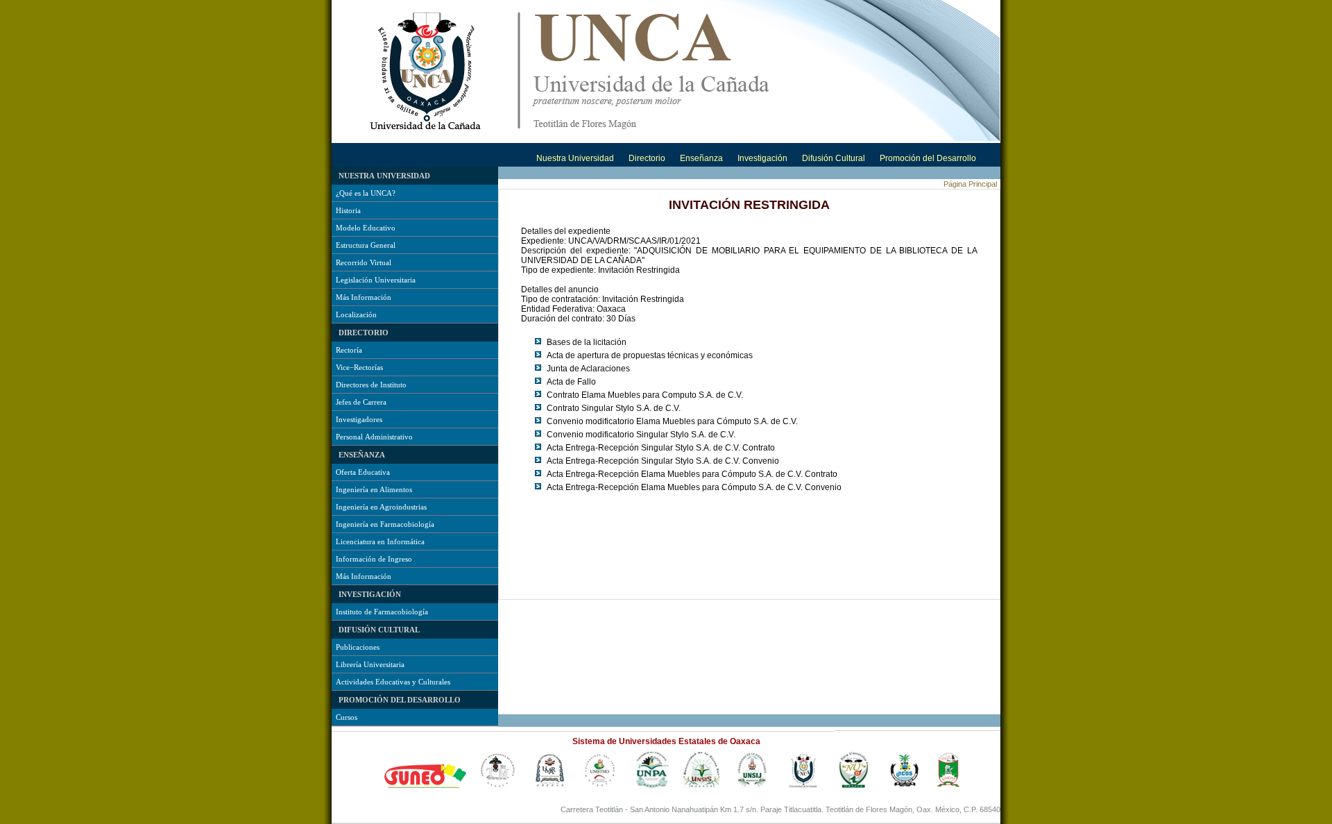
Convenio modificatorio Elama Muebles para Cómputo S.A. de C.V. (672, 421)
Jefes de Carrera (361, 402)
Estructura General (365, 245)
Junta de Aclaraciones (588, 368)
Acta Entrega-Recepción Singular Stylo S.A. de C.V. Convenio (663, 461)
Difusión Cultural (833, 158)
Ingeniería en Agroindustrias (381, 507)
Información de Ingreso (374, 559)
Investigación (762, 158)
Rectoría (349, 350)
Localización (356, 314)
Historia (348, 210)
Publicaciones (357, 647)
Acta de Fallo (571, 382)
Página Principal (970, 184)
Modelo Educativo (365, 228)
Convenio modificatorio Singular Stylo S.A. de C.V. (641, 434)
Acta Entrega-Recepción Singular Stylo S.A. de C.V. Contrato (661, 448)
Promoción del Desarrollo (928, 158)
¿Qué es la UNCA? (365, 193)
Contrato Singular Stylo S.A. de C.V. (614, 408)
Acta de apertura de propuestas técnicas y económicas (650, 355)
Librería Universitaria (370, 664)
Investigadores (359, 419)
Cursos (346, 717)
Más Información (363, 297)
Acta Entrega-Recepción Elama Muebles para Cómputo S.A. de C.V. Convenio (694, 487)
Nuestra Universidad (575, 158)
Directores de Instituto (371, 384)
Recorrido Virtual (363, 262)
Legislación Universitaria (376, 280)
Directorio (647, 158)
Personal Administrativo (374, 436)
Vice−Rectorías (359, 367)
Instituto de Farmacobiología (382, 611)
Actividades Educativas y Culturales (393, 682)
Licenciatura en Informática (380, 541)
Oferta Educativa (363, 472)
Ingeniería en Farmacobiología (385, 524)
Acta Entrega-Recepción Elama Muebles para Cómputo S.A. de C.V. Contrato (692, 474)
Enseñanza (701, 158)
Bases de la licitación (586, 342)
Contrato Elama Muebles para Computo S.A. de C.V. (645, 395)
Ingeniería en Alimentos (374, 489)
